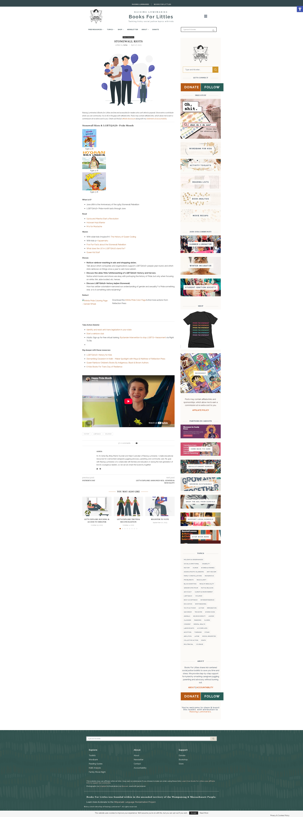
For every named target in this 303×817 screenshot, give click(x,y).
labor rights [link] (189, 628)
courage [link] (199, 644)
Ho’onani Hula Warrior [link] (96, 222)
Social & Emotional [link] (191, 564)
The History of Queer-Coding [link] (123, 237)
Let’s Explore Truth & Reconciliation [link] (128, 520)
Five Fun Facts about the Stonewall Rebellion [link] (106, 244)
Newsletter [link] (132, 29)
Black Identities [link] (190, 584)
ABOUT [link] (191, 687)
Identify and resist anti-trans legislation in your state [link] (109, 330)
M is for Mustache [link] (94, 226)
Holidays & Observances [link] (193, 559)
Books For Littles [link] (162, 4)
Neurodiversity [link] (199, 616)
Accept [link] (193, 813)
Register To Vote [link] (160, 519)
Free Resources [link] (95, 29)
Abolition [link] (188, 636)
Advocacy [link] (188, 592)
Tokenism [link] (198, 632)
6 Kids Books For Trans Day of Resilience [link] (104, 367)
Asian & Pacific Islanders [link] (194, 572)
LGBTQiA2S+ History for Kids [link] (99, 355)
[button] (85, 513)
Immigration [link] (211, 608)
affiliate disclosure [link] (128, 119)
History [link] (86, 434)
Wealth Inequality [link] (206, 584)
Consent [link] (187, 624)
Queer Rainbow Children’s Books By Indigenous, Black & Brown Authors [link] (118, 363)
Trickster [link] (198, 612)
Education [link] (188, 604)
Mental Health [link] (199, 624)
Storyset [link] (125, 786)
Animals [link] (187, 616)
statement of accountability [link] (156, 119)
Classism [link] (187, 620)
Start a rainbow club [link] (95, 333)
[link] (300, 9)
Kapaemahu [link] (102, 241)
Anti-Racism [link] (211, 572)
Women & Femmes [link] (207, 568)
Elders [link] (207, 620)
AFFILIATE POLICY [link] (200, 410)
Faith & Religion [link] (207, 588)
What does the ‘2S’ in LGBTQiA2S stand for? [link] (106, 248)
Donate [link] (155, 29)
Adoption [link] (187, 632)
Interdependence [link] (207, 600)
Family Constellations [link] (193, 576)
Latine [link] (196, 636)
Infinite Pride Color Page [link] (135, 300)
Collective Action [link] (191, 640)
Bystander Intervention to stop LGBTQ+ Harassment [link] (143, 337)
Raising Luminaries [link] (140, 4)
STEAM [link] (207, 632)
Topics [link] (110, 29)
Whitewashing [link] (200, 604)
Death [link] (203, 640)
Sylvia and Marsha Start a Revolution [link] (103, 219)
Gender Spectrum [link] (191, 588)
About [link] (144, 29)
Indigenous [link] (209, 576)
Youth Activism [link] (190, 608)
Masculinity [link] (201, 580)
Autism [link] (201, 608)
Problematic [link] (189, 580)
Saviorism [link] (188, 612)
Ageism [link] (211, 616)
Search (215, 70)
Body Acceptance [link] (191, 600)
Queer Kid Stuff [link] (93, 252)
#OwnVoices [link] (210, 612)
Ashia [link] (125, 45)
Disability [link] (206, 564)
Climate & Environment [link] (204, 592)
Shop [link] (120, 29)
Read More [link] (204, 813)
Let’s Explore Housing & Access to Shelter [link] (96, 520)
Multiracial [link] (188, 644)
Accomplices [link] (202, 628)
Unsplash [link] (103, 786)
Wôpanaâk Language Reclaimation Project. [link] (135, 802)
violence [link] (108, 434)
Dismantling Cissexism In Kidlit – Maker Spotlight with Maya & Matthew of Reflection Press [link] (126, 359)
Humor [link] (195, 568)
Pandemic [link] (198, 620)
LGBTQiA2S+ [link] (97, 434)
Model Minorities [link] (209, 636)
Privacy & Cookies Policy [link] (279, 815)
